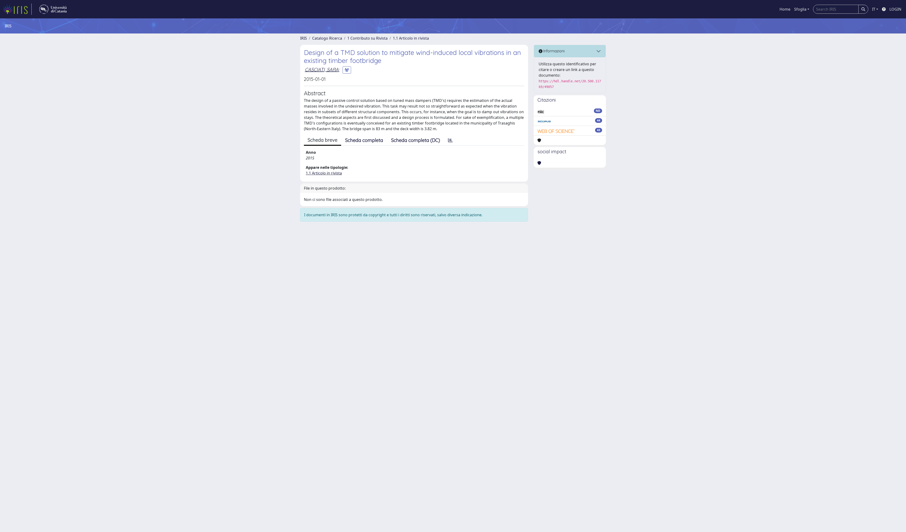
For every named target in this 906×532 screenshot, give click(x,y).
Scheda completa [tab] (364, 140)
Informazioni (553, 51)
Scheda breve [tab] (322, 140)
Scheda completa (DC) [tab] (415, 140)
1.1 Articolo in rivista (411, 38)
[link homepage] (17, 9)
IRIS (303, 38)
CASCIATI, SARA (322, 69)
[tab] (450, 140)
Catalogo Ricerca (327, 38)
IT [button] (873, 9)
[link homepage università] (53, 9)
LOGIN (895, 9)
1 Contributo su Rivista (367, 38)
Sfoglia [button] (800, 9)
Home (785, 9)
